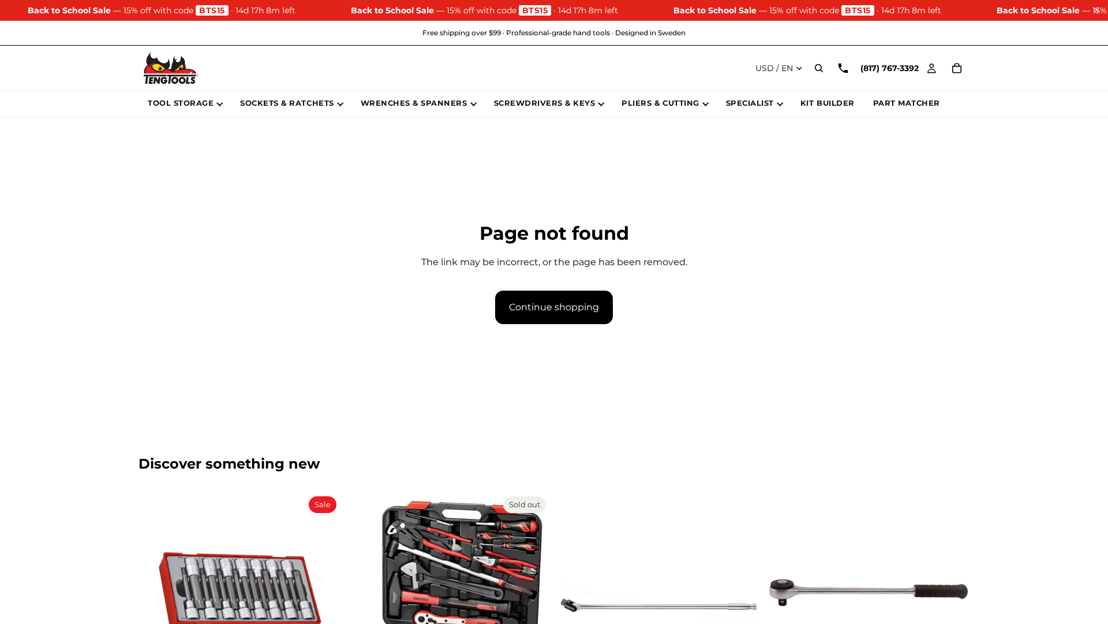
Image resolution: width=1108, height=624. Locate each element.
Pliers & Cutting (660, 102)
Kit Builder (827, 102)
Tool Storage (181, 102)
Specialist (750, 102)
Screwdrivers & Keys (545, 102)
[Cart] (956, 68)
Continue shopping (554, 307)
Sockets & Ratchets (287, 102)
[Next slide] (323, 593)
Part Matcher (906, 102)
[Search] (819, 68)
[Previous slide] (155, 593)
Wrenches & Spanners (414, 102)
